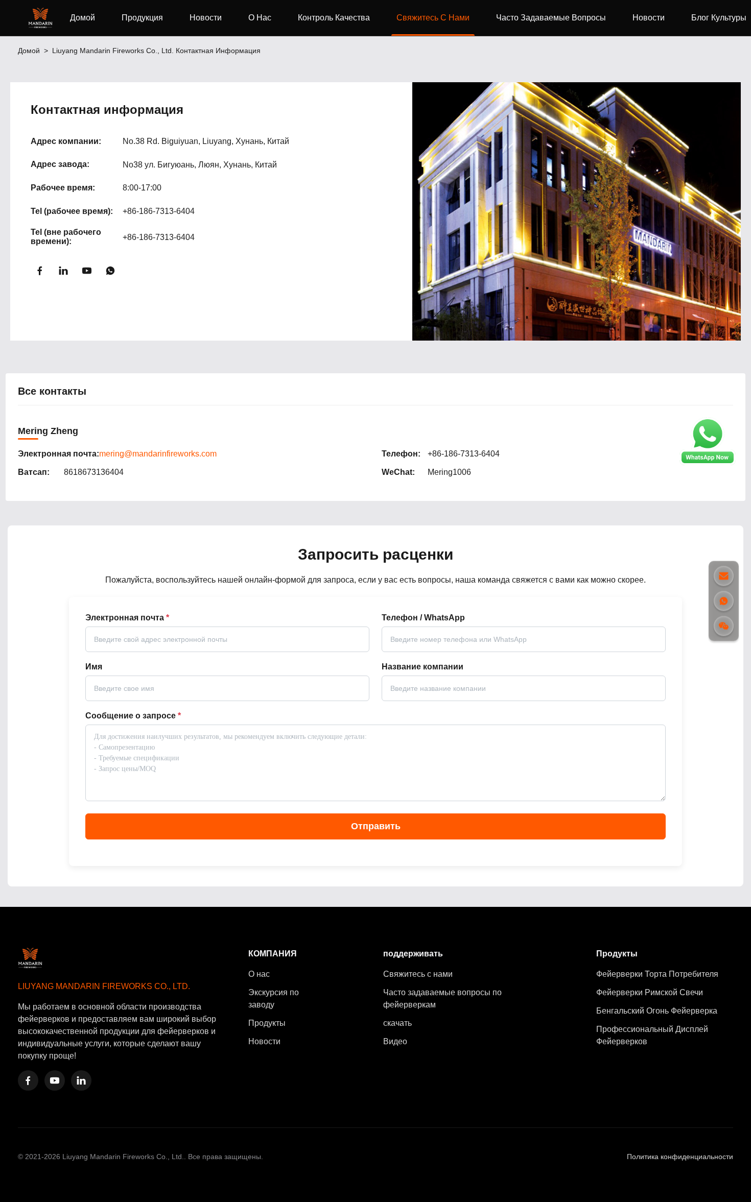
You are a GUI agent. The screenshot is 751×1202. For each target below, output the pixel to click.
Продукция (142, 17)
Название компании (422, 666)
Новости (206, 17)
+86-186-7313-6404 (159, 211)
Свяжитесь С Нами (433, 17)
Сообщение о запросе (133, 715)
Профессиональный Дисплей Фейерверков (652, 1035)
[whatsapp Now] (707, 462)
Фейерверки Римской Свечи (649, 992)
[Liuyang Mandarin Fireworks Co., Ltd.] (42, 18)
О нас (259, 974)
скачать (397, 1023)
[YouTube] (87, 270)
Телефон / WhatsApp (423, 617)
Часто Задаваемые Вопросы (551, 17)
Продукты (267, 1023)
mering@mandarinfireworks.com (158, 453)
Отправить (376, 826)
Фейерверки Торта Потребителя (657, 974)
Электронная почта (127, 617)
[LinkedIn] (63, 270)
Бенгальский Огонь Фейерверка (656, 1010)
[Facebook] (40, 270)
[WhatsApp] (110, 270)
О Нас (259, 17)
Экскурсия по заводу (273, 998)
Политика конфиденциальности (680, 1156)
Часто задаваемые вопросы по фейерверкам (442, 998)
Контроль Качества (334, 17)
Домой (82, 17)
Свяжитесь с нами (418, 974)
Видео (395, 1041)
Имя (93, 666)
